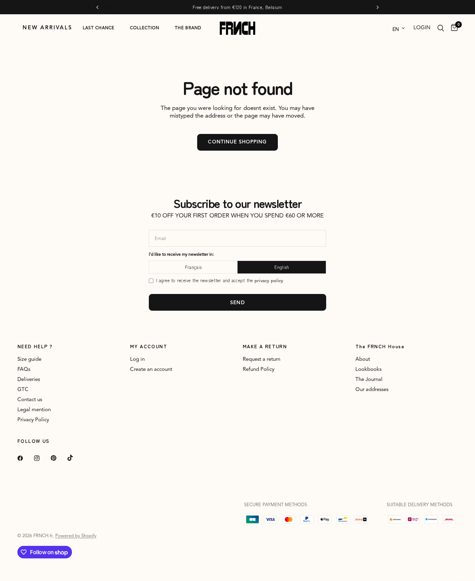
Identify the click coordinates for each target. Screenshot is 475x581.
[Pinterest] (58, 458)
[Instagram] (41, 458)
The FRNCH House (379, 346)
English (281, 267)
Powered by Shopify (75, 536)
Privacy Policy (33, 420)
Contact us (29, 400)
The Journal (369, 379)
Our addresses (371, 389)
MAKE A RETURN (265, 346)
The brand (188, 28)
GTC (23, 389)
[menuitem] (47, 28)
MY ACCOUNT (148, 346)
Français (193, 267)
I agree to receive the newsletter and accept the (219, 281)
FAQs (23, 369)
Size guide (29, 359)
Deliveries (28, 379)
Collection (144, 28)
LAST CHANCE (98, 28)
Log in (137, 359)
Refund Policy (258, 369)
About (362, 359)
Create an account (151, 369)
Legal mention (34, 410)
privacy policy (269, 281)
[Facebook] (25, 458)
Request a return (261, 359)
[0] (453, 28)
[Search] (441, 28)
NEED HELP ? (35, 346)
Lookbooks (368, 369)
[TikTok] (75, 457)
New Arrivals (47, 28)
